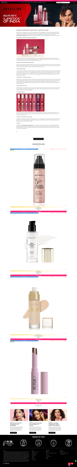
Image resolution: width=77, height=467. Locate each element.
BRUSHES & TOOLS (30, 2)
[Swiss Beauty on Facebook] (4, 463)
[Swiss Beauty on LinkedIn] (8, 463)
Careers (47, 457)
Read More (13, 432)
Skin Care (44, 2)
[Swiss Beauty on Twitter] (7, 463)
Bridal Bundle (40, 2)
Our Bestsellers (38, 144)
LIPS (25, 2)
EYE (23, 2)
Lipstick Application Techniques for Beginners (15, 424)
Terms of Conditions (48, 456)
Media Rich (47, 458)
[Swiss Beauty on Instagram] (3, 463)
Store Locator (33, 458)
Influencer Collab (34, 459)
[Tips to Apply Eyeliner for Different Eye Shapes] (38, 415)
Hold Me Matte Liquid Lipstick (21, 35)
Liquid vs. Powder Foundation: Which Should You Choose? (54, 424)
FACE (22, 2)
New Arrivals (36, 2)
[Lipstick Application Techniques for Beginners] (19, 415)
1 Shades (66, 205)
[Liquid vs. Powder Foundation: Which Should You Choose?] (58, 415)
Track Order (33, 457)
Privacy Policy (47, 455)
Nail (26, 2)
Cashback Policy (34, 455)
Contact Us (33, 456)
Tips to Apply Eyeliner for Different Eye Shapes (35, 424)
